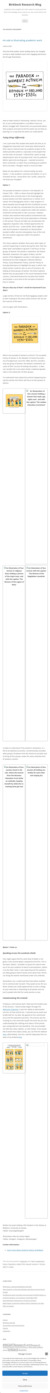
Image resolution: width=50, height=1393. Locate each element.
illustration (12, 1264)
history (5, 1264)
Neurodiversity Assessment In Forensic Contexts (19, 1300)
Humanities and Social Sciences (13, 1325)
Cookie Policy (24, 1390)
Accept (25, 1373)
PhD (23, 1264)
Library (5, 1320)
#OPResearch (33, 1345)
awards (5, 1350)
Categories (23, 1261)
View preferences (25, 1386)
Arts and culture (36, 1347)
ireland (19, 1264)
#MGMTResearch (14, 1345)
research (29, 1264)
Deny (25, 1379)
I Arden (10, 1267)
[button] (46, 1354)
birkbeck (13, 1349)
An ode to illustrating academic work (22, 40)
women (34, 1264)
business (23, 1350)
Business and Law (9, 1323)
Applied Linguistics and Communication (15, 1347)
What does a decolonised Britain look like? (17, 1287)
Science (5, 1328)
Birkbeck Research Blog (25, 4)
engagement (40, 1261)
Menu (25, 21)
